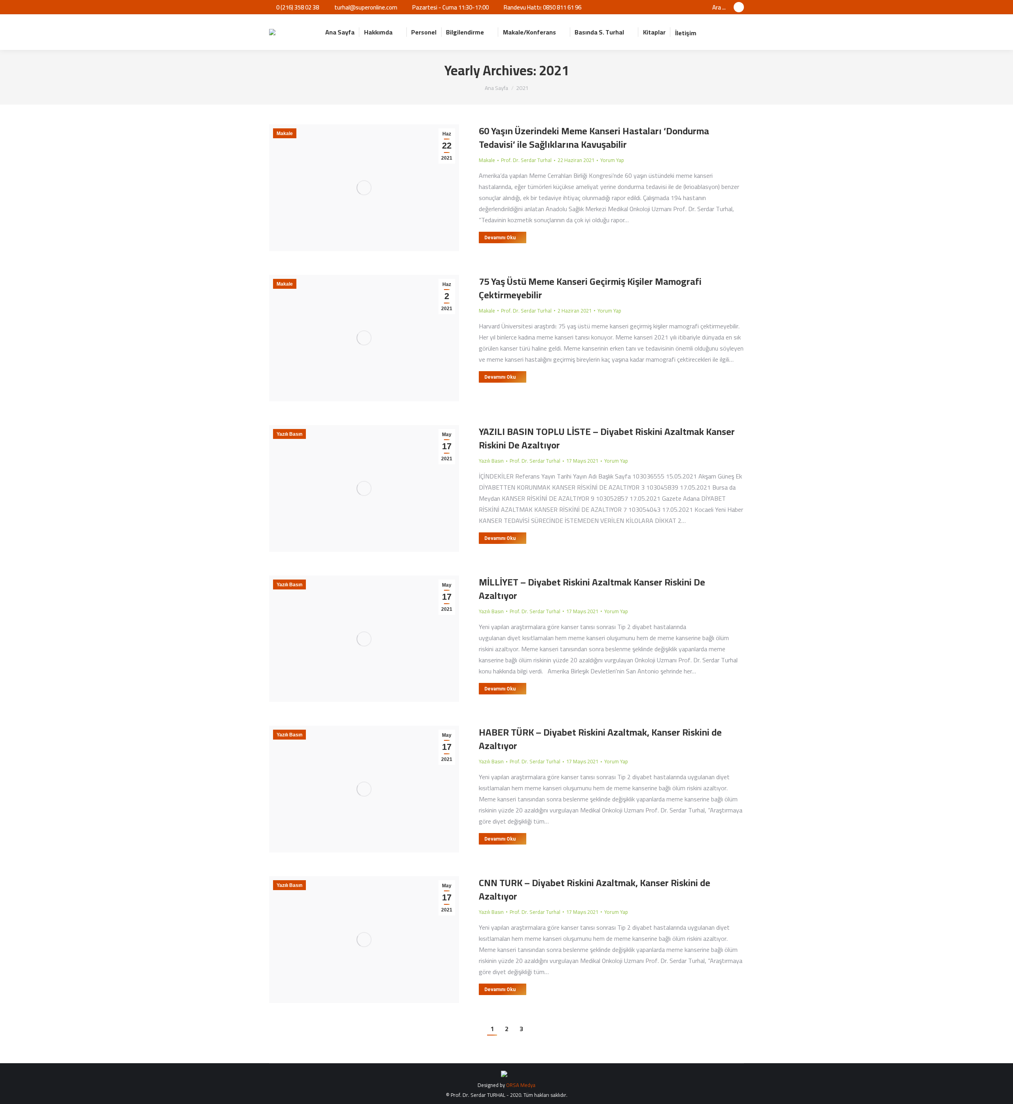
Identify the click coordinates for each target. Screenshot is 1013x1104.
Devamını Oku (500, 237)
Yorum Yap (612, 160)
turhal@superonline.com (365, 7)
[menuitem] (340, 32)
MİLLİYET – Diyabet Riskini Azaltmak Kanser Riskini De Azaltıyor (592, 588)
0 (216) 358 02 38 (297, 7)
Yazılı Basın (289, 434)
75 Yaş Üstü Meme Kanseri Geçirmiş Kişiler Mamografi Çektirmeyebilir (590, 288)
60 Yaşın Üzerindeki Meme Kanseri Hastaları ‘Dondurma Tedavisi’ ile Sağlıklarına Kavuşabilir (594, 137)
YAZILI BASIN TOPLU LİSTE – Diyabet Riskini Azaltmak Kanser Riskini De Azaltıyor (607, 438)
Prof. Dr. (526, 160)
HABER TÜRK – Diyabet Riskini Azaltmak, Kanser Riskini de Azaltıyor (600, 739)
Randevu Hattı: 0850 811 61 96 (542, 7)
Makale (285, 133)
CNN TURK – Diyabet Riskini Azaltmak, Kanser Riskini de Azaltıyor (594, 889)
